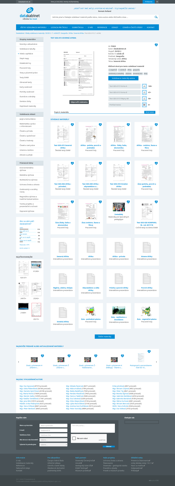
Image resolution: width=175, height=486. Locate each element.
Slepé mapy (24, 58)
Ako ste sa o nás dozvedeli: (29, 440)
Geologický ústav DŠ (83, 465)
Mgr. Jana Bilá (25, 401)
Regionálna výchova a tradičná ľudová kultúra (29, 197)
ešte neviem (23, 234)
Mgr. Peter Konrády (73, 408)
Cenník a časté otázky (132, 27)
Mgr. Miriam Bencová (120, 403)
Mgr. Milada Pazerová (74, 386)
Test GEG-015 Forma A (118, 86)
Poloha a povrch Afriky (118, 288)
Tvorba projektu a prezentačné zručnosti (29, 205)
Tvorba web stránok (22, 481)
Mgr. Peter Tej (117, 391)
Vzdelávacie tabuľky (27, 49)
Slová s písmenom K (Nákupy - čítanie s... (114, 366)
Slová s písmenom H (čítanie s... (34, 366)
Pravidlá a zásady (110, 468)
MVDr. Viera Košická (120, 406)
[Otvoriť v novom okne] (154, 481)
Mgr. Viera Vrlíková (27, 406)
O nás (90, 27)
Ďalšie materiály (104, 336)
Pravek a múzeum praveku (113, 470)
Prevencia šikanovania (140, 460)
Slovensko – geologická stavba (115, 465)
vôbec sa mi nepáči (25, 240)
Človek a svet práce (27, 145)
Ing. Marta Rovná (26, 393)
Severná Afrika (79, 33)
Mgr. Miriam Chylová (120, 388)
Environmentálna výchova (26, 169)
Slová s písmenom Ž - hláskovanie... (87, 366)
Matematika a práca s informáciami (27, 125)
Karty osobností (26, 87)
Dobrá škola (77, 27)
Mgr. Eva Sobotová (73, 398)
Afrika (71, 33)
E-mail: (22, 430)
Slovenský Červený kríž (84, 460)
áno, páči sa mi (24, 231)
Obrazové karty (26, 82)
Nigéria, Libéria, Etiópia (62, 288)
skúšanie (128, 73)
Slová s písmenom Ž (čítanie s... (61, 366)
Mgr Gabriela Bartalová (121, 398)
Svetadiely (119, 214)
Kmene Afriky (146, 256)
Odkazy (115, 27)
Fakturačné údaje (23, 468)
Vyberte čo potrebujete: (28, 444)
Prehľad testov (115, 105)
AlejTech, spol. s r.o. (54, 481)
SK (157, 2)
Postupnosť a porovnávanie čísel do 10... (141, 366)
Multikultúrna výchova (28, 180)
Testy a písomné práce (29, 73)
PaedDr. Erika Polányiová (29, 403)
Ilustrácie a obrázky (27, 96)
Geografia (64, 33)
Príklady (134, 470)
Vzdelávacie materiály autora (123, 78)
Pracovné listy (25, 68)
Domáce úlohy (25, 101)
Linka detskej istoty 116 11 (141, 463)
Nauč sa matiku (137, 465)
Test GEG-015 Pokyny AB (119, 98)
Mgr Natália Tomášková (29, 398)
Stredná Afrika (63, 322)
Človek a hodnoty (26, 140)
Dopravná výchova (27, 211)
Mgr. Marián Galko (27, 396)
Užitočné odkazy (54, 463)
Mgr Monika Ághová (120, 393)
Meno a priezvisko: (26, 425)
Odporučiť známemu (79, 102)
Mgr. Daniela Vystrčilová (29, 391)
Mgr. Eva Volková (119, 408)
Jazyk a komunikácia (27, 119)
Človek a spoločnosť (27, 136)
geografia (136, 70)
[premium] (144, 86)
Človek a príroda (26, 131)
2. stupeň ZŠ (113, 70)
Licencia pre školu (59, 27)
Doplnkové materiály (28, 106)
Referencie (102, 27)
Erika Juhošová (118, 386)
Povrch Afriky (146, 288)
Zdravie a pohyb (26, 155)
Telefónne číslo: (25, 435)
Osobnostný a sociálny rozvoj (29, 190)
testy (145, 73)
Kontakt (151, 27)
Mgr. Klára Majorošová (75, 401)
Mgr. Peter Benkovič (27, 408)
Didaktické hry (25, 63)
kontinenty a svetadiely (116, 73)
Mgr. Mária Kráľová (73, 388)
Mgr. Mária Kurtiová (120, 401)
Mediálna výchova (27, 175)
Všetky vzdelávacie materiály (33, 27)
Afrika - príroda (118, 256)
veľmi (21, 228)
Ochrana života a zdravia (29, 184)
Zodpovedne (136, 468)
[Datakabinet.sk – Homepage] (29, 12)
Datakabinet (20, 33)
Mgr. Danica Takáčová (74, 396)
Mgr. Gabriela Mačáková (122, 396)
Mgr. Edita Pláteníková (28, 388)
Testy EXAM (24, 77)
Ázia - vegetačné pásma (146, 319)
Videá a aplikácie (26, 53)
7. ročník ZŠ (56, 33)
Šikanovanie (108, 463)
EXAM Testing (80, 468)
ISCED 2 (48, 33)
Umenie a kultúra (26, 150)
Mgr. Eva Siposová (27, 386)
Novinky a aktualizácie (28, 44)
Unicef (77, 463)
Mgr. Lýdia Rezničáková (75, 403)
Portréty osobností (27, 92)
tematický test (137, 73)
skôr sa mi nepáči (25, 237)
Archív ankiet (24, 248)
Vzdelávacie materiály (24, 463)
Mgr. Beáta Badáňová (74, 391)
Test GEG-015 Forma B (118, 92)
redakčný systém (36, 481)
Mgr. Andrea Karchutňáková (77, 406)
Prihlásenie (148, 2)
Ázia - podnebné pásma (90, 319)
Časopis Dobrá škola (56, 460)
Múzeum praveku (82, 470)
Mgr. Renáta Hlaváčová (75, 393)
